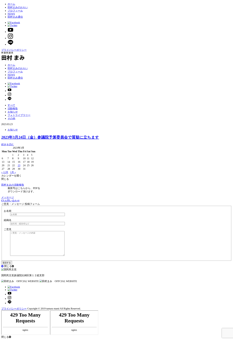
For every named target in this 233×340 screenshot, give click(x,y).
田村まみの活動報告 (12, 184)
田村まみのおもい (18, 7)
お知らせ (13, 111)
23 (19, 165)
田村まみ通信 (15, 17)
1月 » (13, 172)
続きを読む (7, 144)
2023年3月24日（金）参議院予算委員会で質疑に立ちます (50, 137)
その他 (11, 118)
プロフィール (15, 10)
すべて (11, 105)
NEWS (11, 14)
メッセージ (7, 197)
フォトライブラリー (19, 115)
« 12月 (4, 172)
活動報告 (13, 108)
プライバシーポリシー (14, 50)
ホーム (11, 4)
